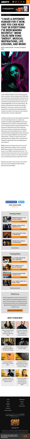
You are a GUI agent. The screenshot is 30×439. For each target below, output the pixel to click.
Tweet (22, 202)
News (8, 401)
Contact (22, 403)
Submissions (22, 399)
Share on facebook (12, 202)
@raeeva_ (15, 206)
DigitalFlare (22, 414)
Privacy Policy (22, 406)
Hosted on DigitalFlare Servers (11, 415)
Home (3, 14)
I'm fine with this (25, 436)
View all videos (15, 247)
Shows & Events (8, 410)
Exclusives (8, 14)
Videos (8, 406)
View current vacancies (15, 310)
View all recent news (15, 288)
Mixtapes (8, 403)
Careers (22, 401)
